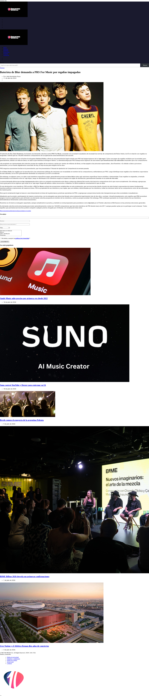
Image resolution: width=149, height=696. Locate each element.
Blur (1, 211)
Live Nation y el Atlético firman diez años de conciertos (24, 646)
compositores (6, 211)
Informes (5, 50)
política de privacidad (22, 238)
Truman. (13, 654)
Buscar (2, 62)
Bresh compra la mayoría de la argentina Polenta (22, 420)
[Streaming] (10, 235)
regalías (17, 211)
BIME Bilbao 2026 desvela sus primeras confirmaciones (24, 576)
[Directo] (10, 232)
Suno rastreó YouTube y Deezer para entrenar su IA (23, 385)
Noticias (5, 49)
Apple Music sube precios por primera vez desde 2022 (24, 298)
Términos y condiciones (13, 659)
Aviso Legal (10, 662)
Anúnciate (6, 55)
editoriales (12, 211)
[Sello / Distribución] (10, 233)
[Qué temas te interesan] (10, 231)
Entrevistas (6, 52)
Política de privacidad (13, 657)
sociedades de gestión (25, 211)
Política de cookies (12, 660)
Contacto (9, 663)
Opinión (5, 53)
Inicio (5, 47)
